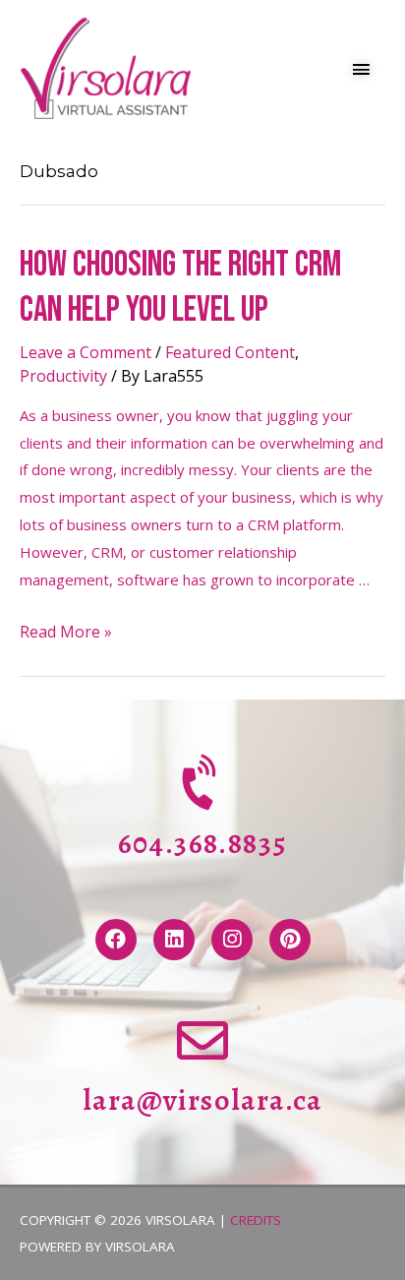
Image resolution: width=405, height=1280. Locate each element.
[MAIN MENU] (362, 69)
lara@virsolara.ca (202, 1100)
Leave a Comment (85, 352)
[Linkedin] (174, 939)
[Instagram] (232, 939)
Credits (255, 1220)
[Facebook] (116, 939)
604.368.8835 (203, 843)
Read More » (66, 631)
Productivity (63, 376)
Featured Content (230, 352)
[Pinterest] (290, 939)
